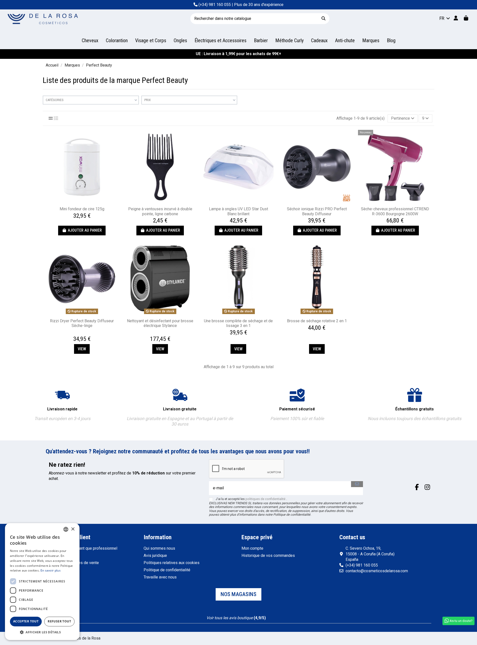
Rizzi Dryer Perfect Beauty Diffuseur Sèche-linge (82, 323)
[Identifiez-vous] (456, 18)
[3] (236, 612)
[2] (230, 612)
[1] (224, 612)
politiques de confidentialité (265, 499)
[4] (242, 612)
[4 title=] (85, 333)
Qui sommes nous (159, 548)
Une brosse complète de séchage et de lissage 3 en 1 (238, 323)
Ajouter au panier (85, 230)
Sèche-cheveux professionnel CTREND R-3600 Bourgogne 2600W (395, 211)
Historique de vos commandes (268, 555)
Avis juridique (155, 555)
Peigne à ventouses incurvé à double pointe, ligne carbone (160, 211)
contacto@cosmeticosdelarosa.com (377, 571)
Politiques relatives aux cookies (171, 562)
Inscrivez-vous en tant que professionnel (81, 548)
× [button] (73, 529)
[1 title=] (76, 333)
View (82, 349)
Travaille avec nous (160, 577)
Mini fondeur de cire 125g (82, 209)
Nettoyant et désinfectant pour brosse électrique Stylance (160, 323)
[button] (42, 632)
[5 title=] (88, 333)
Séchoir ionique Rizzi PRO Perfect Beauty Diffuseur (317, 211)
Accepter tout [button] (26, 621)
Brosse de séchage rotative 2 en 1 (317, 321)
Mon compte (252, 548)
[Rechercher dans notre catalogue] (323, 18)
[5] (248, 612)
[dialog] (42, 581)
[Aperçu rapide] (82, 202)
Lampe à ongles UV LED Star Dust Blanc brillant (238, 211)
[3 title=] (82, 333)
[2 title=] (79, 333)
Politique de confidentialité (167, 570)
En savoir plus (50, 570)
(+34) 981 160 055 (215, 4)
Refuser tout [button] (59, 621)
